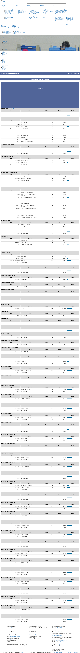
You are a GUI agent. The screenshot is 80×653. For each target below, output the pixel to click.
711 (14, 630)
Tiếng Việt (5, 41)
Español (4, 37)
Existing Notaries (46, 9)
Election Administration (18, 6)
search (3, 4)
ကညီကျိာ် (5, 49)
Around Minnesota (17, 30)
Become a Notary (46, 10)
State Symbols (6, 30)
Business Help (31, 16)
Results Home (69, 73)
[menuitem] (9, 12)
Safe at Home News (69, 22)
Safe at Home (65, 15)
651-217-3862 (15, 633)
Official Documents (6, 33)
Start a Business (32, 15)
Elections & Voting (5, 6)
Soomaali (5, 40)
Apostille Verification (46, 16)
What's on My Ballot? (9, 11)
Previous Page (76, 73)
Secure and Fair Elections (10, 15)
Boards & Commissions (55, 15)
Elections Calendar (21, 12)
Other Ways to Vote (9, 10)
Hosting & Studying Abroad (60, 12)
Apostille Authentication (47, 15)
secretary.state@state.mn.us (14, 636)
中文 (4, 43)
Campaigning (20, 9)
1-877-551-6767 (60, 628)
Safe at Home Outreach (70, 23)
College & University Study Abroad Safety (62, 9)
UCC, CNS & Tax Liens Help (34, 12)
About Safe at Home (69, 17)
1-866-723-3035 (37, 630)
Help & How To (57, 22)
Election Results (8, 12)
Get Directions (9, 639)
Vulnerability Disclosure (58, 652)
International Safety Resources (60, 11)
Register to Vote (8, 8)
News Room (16, 31)
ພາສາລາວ (5, 44)
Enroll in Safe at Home (70, 18)
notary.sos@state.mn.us (61, 644)
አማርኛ (4, 48)
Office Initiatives (17, 29)
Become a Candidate (22, 8)
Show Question (14, 108)
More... (6, 18)
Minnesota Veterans (7, 32)
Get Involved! (7, 16)
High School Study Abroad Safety (61, 10)
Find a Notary (45, 8)
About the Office (14, 26)
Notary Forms (45, 13)
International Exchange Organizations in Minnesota (64, 8)
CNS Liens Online (32, 10)
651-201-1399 (32, 628)
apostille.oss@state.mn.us (63, 641)
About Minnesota (3, 26)
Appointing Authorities (59, 19)
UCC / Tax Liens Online (33, 9)
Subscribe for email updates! (73, 652)
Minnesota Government (7, 29)
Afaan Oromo (5, 45)
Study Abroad (54, 6)
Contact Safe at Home (33, 634)
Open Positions (58, 17)
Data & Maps (20, 10)
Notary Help (45, 12)
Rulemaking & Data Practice (19, 32)
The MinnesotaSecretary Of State (7, 2)
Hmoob (4, 38)
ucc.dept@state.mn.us (61, 642)
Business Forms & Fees (33, 17)
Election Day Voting (9, 9)
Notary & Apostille (42, 6)
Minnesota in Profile (7, 27)
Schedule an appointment (57, 635)
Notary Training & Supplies (48, 11)
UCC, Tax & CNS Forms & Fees (34, 13)
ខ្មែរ (3, 47)
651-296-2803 (59, 627)
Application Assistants (70, 20)
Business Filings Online (33, 8)
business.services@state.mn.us (61, 640)
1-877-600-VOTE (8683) (15, 628)
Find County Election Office (10, 13)
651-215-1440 (14, 627)
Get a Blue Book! (6, 31)
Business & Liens (28, 6)
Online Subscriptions (32, 11)
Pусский (4, 42)
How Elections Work (9, 17)
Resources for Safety (70, 19)
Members (56, 20)
